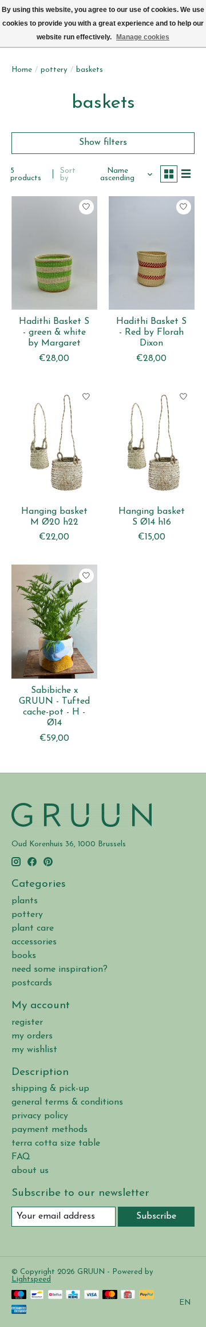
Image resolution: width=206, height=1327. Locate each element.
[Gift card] (128, 1295)
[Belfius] (55, 1295)
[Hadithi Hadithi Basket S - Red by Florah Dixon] (152, 253)
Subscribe (156, 1216)
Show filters (103, 142)
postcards (31, 983)
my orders (32, 1036)
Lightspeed (31, 1279)
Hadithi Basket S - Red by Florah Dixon (151, 332)
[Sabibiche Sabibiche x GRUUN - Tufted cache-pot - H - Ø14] (54, 621)
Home (21, 70)
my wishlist (34, 1049)
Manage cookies (142, 37)
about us (30, 1170)
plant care (32, 928)
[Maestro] (18, 1295)
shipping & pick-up (50, 1088)
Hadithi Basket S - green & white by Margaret (54, 332)
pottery (54, 70)
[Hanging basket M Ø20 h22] (54, 443)
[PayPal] (146, 1295)
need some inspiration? (59, 969)
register (27, 1022)
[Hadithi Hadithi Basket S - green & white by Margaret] (54, 253)
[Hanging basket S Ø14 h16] (152, 443)
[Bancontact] (37, 1295)
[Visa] (91, 1295)
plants (24, 901)
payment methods (49, 1129)
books (23, 955)
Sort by (68, 174)
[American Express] (18, 1310)
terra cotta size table (55, 1143)
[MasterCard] (109, 1295)
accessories (34, 942)
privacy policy (39, 1116)
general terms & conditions (67, 1102)
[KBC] (73, 1295)
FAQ (20, 1157)
